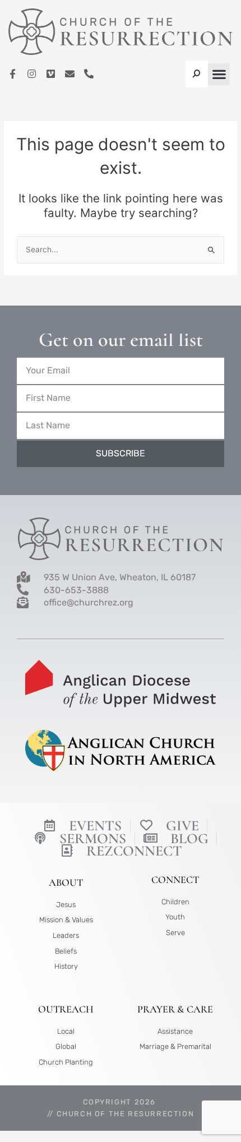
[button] (219, 74)
